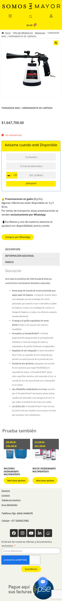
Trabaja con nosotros (11, 500)
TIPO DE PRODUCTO (23, 32)
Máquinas (40, 32)
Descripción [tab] (12, 249)
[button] (56, 42)
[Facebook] (14, 533)
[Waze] (48, 533)
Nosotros (6, 490)
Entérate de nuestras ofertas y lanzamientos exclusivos (27, 543)
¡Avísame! (31, 183)
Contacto (6, 495)
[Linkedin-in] (39, 533)
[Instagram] (22, 533)
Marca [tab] (9, 262)
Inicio (8, 32)
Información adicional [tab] (19, 255)
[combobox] (11, 175)
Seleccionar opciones (16, 480)
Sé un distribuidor (9, 504)
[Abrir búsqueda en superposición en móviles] (30, 16)
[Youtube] (31, 533)
